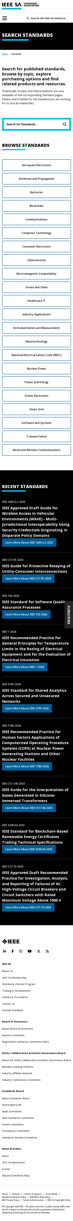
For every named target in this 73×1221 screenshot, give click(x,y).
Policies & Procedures (15, 997)
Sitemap (16, 1194)
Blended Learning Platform (17, 1066)
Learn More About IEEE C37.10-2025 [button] (28, 907)
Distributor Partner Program (18, 984)
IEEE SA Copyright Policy (59, 1200)
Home (5, 54)
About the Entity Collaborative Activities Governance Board (36, 1060)
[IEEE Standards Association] (20, 6)
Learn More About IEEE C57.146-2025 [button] (29, 808)
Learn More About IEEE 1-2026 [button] (24, 667)
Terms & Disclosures (33, 1200)
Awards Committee (13, 1035)
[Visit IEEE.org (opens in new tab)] (11, 941)
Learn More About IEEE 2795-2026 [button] (27, 708)
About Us (7, 971)
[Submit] (64, 124)
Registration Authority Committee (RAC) (25, 1041)
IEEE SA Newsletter (13, 1162)
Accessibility (51, 1194)
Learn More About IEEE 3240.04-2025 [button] (28, 849)
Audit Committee (12, 1111)
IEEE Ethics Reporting (40, 1197)
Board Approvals (12, 1104)
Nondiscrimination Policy (14, 1197)
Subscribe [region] (69, 614)
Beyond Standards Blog (16, 1175)
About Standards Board (15, 1098)
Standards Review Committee (19, 1137)
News (5, 1156)
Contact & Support (33, 1194)
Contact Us (8, 1003)
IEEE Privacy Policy (10, 1200)
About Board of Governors (17, 1028)
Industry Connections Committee (21, 1079)
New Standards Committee (18, 1117)
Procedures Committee (16, 1131)
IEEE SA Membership (14, 977)
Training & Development (16, 990)
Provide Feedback (12, 1010)
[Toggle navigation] (4, 18)
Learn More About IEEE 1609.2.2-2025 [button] (29, 542)
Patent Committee (13, 1124)
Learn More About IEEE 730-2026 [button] (26, 614)
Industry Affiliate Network (17, 1073)
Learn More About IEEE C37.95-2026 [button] (28, 578)
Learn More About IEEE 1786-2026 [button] (27, 766)
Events (6, 1169)
